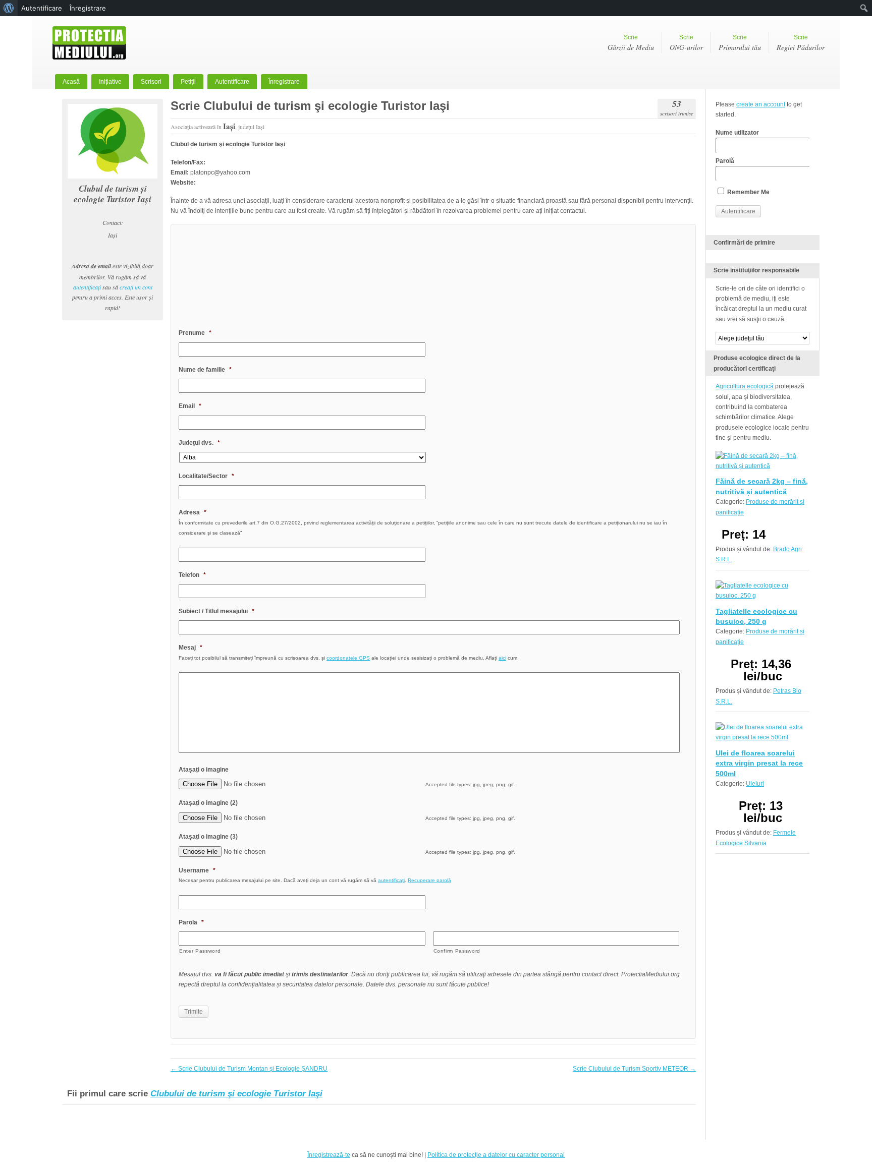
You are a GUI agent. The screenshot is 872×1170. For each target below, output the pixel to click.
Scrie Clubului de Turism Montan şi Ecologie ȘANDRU (249, 1068)
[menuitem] (9, 8)
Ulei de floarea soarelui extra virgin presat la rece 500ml (759, 763)
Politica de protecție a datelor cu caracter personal (496, 1154)
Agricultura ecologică (745, 386)
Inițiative (110, 81)
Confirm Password (457, 951)
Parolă (725, 160)
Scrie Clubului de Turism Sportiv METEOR (634, 1068)
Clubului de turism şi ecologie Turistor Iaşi (236, 1093)
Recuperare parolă (429, 880)
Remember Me (748, 192)
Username (197, 870)
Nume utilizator (737, 132)
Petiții (188, 81)
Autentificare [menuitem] (41, 8)
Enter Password (200, 951)
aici (502, 658)
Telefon (192, 574)
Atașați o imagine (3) (208, 836)
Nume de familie (205, 369)
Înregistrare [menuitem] (88, 8)
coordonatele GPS (348, 658)
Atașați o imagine (204, 769)
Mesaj (190, 647)
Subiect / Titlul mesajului (216, 611)
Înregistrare (284, 81)
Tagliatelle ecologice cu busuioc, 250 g (756, 616)
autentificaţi (87, 287)
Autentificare (232, 81)
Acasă (71, 81)
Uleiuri (755, 783)
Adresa (192, 512)
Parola (191, 922)
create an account (760, 104)
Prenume (195, 332)
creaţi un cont (136, 287)
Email (190, 406)
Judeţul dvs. (199, 442)
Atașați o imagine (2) (208, 802)
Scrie (631, 43)
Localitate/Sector (206, 476)
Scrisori (151, 81)
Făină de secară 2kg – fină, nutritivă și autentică (762, 486)
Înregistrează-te (328, 1154)
